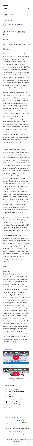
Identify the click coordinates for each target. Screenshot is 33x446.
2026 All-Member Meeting (16, 391)
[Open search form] (28, 7)
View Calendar (7, 408)
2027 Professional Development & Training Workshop (19, 403)
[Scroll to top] (30, 443)
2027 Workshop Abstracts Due (18, 397)
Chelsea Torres (18, 25)
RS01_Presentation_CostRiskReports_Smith (17, 44)
